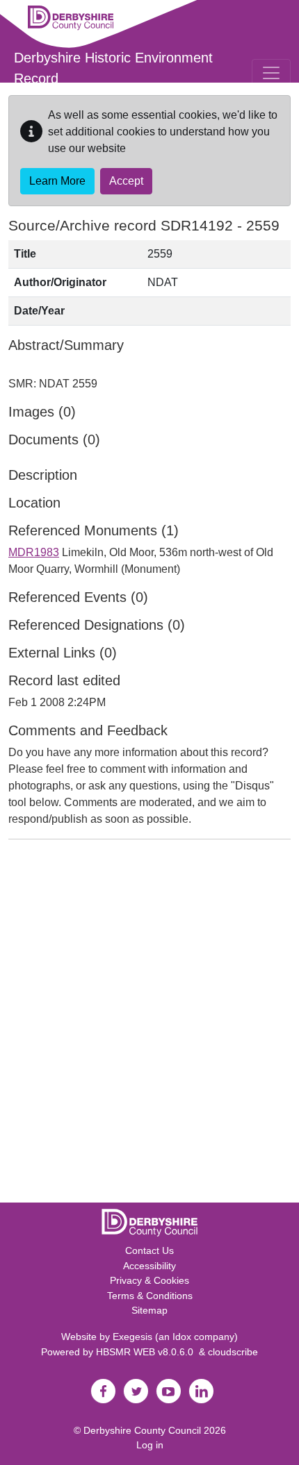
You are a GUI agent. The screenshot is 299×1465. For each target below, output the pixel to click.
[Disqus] (149, 1024)
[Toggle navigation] (271, 73)
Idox (181, 1336)
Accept (126, 181)
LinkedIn (200, 1391)
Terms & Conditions (150, 1295)
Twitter (135, 1391)
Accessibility (149, 1265)
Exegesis (132, 1336)
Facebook (102, 1391)
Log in (149, 1444)
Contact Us (149, 1250)
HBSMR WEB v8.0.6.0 (147, 1351)
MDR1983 (33, 552)
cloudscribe (233, 1351)
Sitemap (149, 1310)
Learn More (57, 181)
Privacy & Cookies (149, 1280)
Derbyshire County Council (142, 1430)
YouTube (168, 1391)
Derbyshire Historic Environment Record (113, 68)
